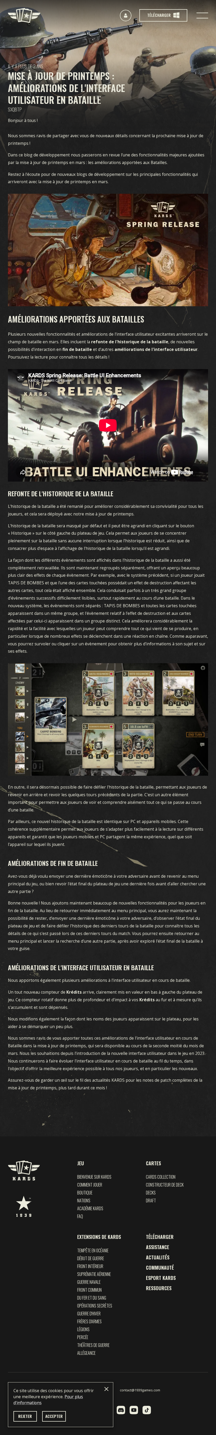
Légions (83, 1329)
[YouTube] (134, 1410)
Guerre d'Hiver (89, 1313)
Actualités (157, 1257)
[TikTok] (147, 1410)
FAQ (80, 1216)
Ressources (158, 1288)
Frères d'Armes (89, 1321)
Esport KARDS (161, 1277)
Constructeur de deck (165, 1185)
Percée (82, 1337)
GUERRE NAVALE (89, 1282)
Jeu (80, 1163)
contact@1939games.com (140, 1390)
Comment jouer (89, 1185)
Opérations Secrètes (94, 1306)
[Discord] (121, 1410)
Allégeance (86, 1353)
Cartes (153, 1163)
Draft (151, 1200)
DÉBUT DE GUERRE (90, 1258)
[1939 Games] (23, 1206)
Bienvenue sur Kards (94, 1177)
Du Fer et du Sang (91, 1298)
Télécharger (160, 1236)
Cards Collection (160, 1177)
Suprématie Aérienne (94, 1274)
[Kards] (24, 15)
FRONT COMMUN (89, 1290)
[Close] (106, 1389)
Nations (83, 1200)
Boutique (84, 1192)
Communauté (160, 1267)
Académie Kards (90, 1208)
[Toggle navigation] (202, 15)
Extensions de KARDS (99, 1236)
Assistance (157, 1247)
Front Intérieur (90, 1266)
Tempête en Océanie (93, 1250)
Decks (151, 1192)
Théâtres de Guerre (93, 1345)
